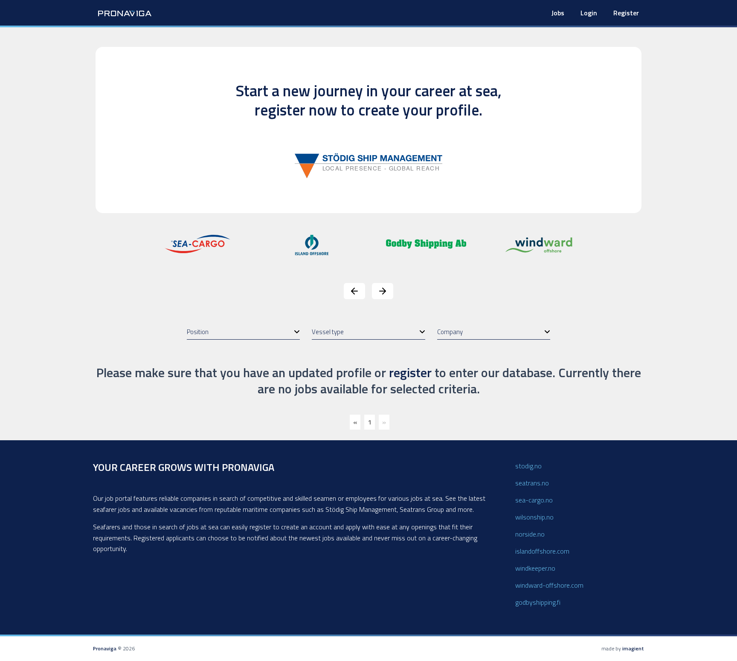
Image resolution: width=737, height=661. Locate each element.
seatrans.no (532, 483)
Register (626, 13)
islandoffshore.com (542, 551)
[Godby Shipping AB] (426, 243)
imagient (633, 648)
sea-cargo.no (534, 500)
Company (450, 332)
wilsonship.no (534, 517)
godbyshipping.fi (537, 602)
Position (198, 332)
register (410, 372)
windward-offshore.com (549, 585)
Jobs (557, 13)
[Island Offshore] (311, 244)
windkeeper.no (535, 568)
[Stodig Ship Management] (368, 165)
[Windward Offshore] (540, 244)
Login (588, 13)
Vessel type (328, 332)
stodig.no (528, 466)
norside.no (530, 534)
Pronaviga (104, 648)
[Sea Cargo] (197, 243)
